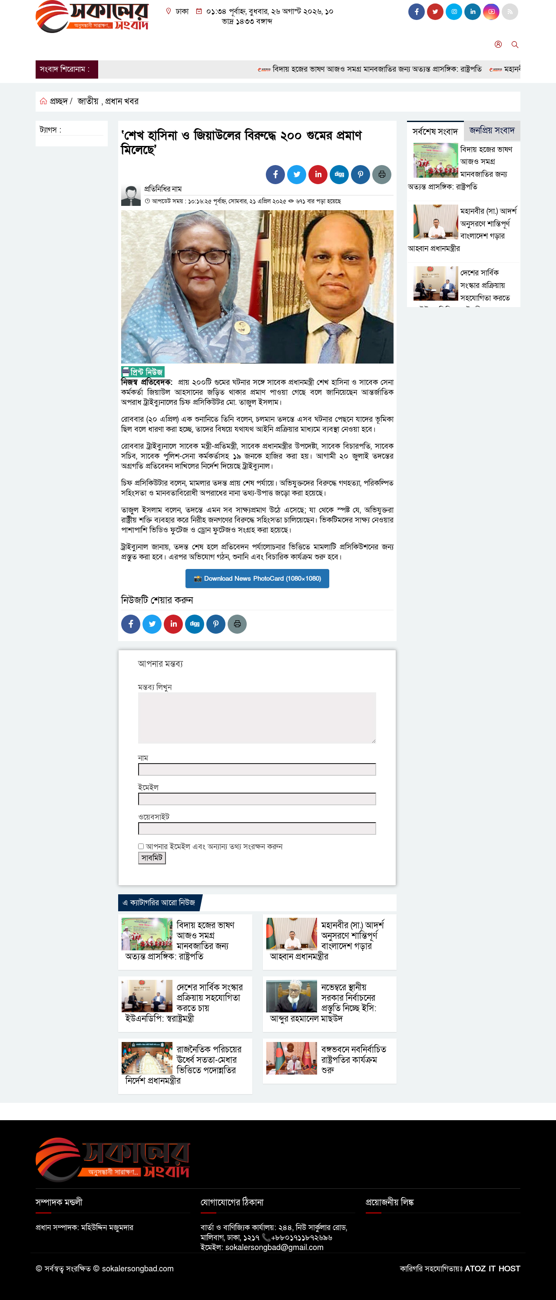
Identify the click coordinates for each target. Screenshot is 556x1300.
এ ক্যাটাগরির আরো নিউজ (158, 903)
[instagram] (454, 11)
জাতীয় (76, 45)
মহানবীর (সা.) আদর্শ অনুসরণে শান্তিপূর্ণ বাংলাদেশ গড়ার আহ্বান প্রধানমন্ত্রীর (327, 941)
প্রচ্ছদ (48, 45)
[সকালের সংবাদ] (92, 16)
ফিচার (353, 45)
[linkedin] (472, 11)
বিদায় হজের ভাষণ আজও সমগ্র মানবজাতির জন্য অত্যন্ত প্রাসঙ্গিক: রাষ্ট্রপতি (357, 69)
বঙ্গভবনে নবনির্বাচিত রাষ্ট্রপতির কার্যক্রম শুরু (353, 1060)
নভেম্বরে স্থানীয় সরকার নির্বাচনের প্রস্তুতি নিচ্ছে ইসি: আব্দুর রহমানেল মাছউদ (323, 1003)
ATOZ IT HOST (492, 1269)
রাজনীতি (108, 45)
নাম (143, 758)
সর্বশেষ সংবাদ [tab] (435, 132)
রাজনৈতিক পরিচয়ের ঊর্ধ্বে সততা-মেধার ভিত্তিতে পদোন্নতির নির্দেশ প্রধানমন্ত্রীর (184, 1065)
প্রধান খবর (122, 101)
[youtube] (491, 11)
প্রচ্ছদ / (60, 101)
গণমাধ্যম (321, 45)
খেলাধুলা (260, 45)
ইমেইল (148, 788)
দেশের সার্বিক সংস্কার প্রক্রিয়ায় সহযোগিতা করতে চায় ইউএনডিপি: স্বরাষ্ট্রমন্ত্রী (184, 1003)
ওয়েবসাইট (153, 817)
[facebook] (416, 11)
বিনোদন (226, 45)
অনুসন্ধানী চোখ (394, 45)
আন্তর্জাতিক (188, 45)
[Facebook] (275, 174)
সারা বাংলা (146, 45)
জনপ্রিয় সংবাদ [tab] (492, 130)
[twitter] (435, 11)
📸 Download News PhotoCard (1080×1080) (257, 578)
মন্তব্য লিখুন (155, 687)
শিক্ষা (291, 45)
